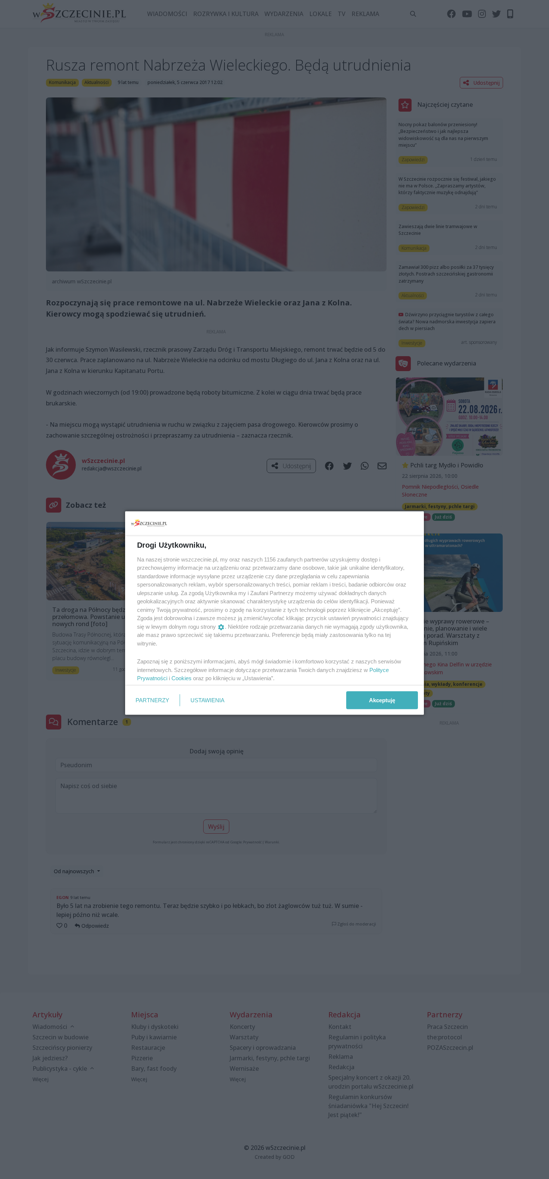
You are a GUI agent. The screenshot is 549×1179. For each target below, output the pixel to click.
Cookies (181, 678)
